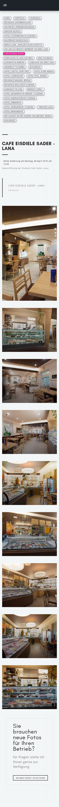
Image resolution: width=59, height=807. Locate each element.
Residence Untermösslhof (17, 22)
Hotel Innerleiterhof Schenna (19, 98)
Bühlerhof (9, 120)
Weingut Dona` (35, 89)
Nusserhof (35, 67)
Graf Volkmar (45, 58)
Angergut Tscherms (14, 67)
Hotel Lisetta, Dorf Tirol (17, 71)
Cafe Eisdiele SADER (14, 53)
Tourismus (35, 18)
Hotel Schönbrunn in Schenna (20, 36)
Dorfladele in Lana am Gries (18, 58)
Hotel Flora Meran (44, 71)
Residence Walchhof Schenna (19, 85)
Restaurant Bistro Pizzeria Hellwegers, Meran (28, 116)
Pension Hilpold (12, 31)
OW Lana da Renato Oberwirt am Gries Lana (26, 49)
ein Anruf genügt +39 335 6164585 (30, 778)
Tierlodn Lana (45, 107)
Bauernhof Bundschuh (16, 40)
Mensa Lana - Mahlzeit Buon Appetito (23, 44)
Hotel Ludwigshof (13, 76)
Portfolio (20, 18)
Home (7, 18)
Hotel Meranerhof (13, 111)
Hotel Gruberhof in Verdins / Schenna (23, 93)
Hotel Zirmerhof (12, 102)
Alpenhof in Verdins (14, 62)
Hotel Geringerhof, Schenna (19, 107)
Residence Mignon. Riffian (17, 80)
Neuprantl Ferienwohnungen (19, 27)
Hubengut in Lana (13, 89)
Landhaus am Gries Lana (41, 62)
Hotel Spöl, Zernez (37, 76)
